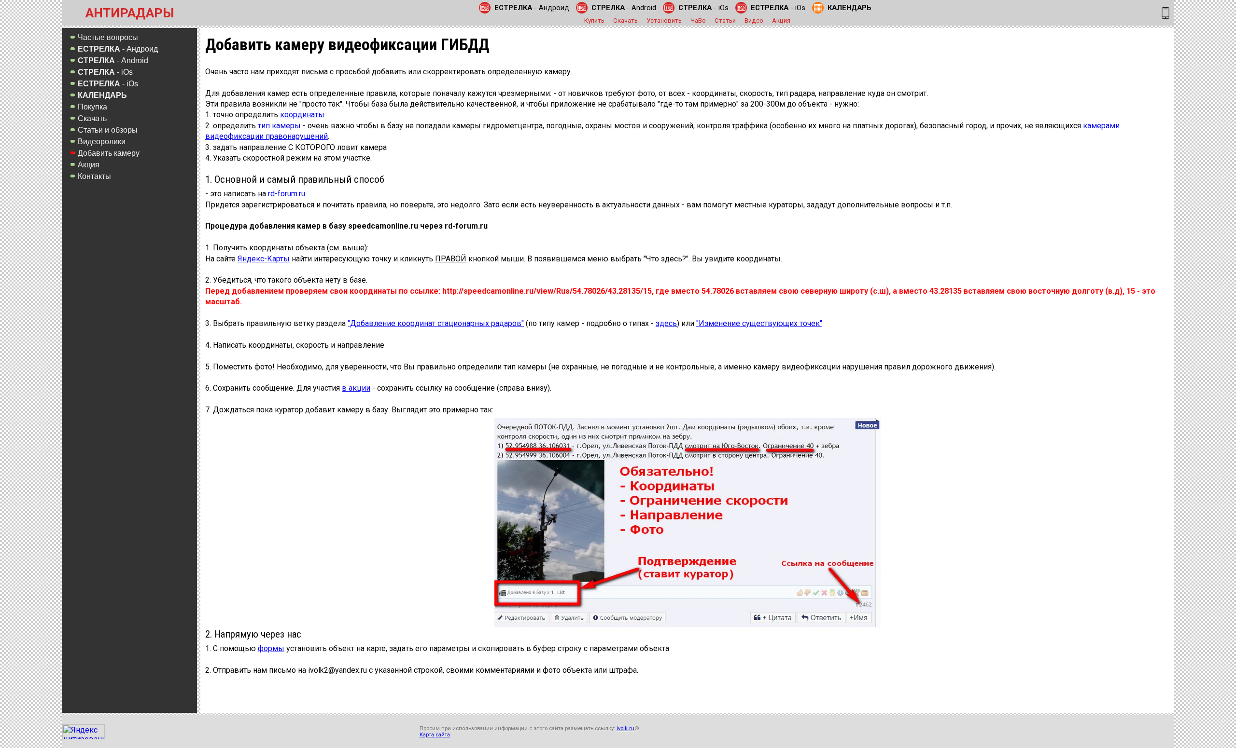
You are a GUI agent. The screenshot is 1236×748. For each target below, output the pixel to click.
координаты (302, 114)
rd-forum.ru (286, 193)
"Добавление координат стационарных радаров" (436, 323)
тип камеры (279, 125)
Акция (781, 20)
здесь (666, 323)
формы (271, 648)
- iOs (703, 7)
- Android (623, 7)
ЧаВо (698, 20)
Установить (664, 20)
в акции (356, 388)
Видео (753, 20)
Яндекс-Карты (264, 258)
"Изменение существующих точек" (759, 323)
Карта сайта (435, 735)
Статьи (725, 20)
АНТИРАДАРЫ (129, 13)
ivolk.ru (625, 728)
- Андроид (531, 7)
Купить (594, 20)
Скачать (625, 20)
